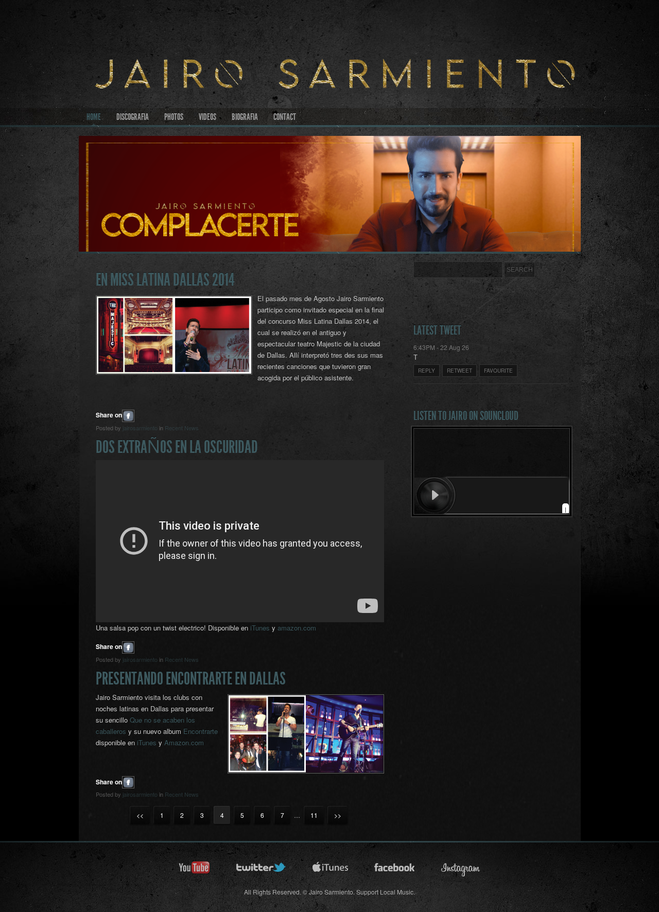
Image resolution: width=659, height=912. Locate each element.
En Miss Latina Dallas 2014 (165, 279)
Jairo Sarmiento (330, 98)
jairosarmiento (140, 428)
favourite (498, 370)
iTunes (260, 628)
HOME (93, 116)
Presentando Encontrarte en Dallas (191, 678)
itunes (331, 870)
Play (435, 496)
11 (314, 815)
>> (337, 815)
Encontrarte (200, 731)
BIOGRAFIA (245, 116)
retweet (459, 370)
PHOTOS (173, 116)
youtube (195, 870)
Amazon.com (184, 742)
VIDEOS (207, 116)
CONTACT (284, 116)
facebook (394, 870)
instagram (460, 870)
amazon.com (297, 628)
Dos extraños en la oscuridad (177, 447)
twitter (261, 870)
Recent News (182, 428)
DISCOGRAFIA (132, 116)
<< (140, 815)
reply (426, 370)
